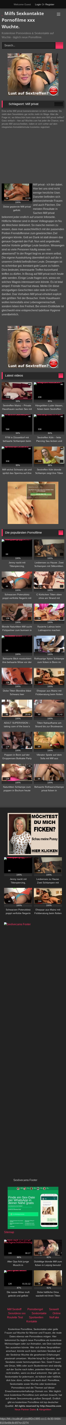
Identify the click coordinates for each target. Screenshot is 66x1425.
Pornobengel (35, 1309)
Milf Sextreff (14, 1309)
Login (38, 4)
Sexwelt (54, 1309)
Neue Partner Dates (25, 1409)
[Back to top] (55, 1415)
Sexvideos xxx (17, 1313)
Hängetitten (45, 1409)
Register (49, 4)
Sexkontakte (39, 1313)
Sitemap (9, 1232)
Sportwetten (36, 1317)
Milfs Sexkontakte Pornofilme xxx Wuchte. (23, 20)
